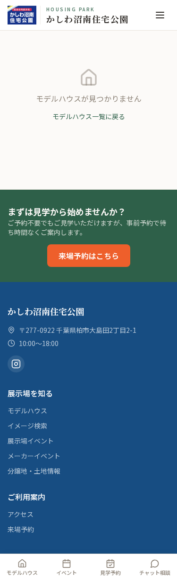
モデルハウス (27, 410)
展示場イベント (31, 440)
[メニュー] (160, 15)
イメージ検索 (27, 425)
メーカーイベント (34, 455)
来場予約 (21, 529)
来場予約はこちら (89, 255)
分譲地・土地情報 (34, 470)
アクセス (21, 514)
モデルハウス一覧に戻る (88, 116)
